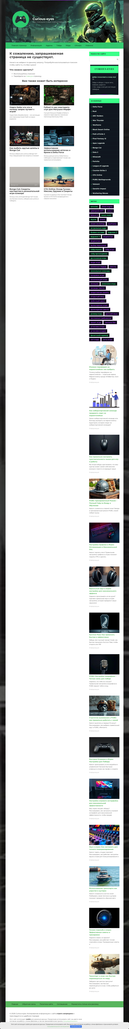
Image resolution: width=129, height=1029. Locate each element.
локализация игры (99, 279)
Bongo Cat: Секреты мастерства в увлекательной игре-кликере (24, 191)
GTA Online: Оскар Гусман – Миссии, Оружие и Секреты (58, 190)
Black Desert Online (101, 129)
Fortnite (96, 161)
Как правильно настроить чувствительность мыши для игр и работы (103, 459)
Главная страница (19, 45)
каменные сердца (98, 267)
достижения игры (99, 258)
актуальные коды (98, 228)
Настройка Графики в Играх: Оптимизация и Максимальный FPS (103, 547)
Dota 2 (95, 152)
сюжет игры (96, 322)
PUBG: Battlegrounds (102, 180)
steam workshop (98, 224)
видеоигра (108, 237)
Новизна (89, 45)
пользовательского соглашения (58, 1026)
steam (102, 219)
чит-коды (95, 339)
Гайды (59, 45)
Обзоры (78, 45)
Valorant (96, 184)
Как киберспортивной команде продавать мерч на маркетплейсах (103, 413)
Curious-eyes (43, 19)
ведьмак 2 (112, 232)
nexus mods (106, 215)
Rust (95, 111)
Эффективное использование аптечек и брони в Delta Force (57, 150)
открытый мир (97, 297)
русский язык (112, 314)
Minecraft (97, 157)
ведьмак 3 (95, 237)
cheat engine (107, 207)
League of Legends (101, 166)
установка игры (98, 327)
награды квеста (98, 288)
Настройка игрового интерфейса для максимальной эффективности (103, 803)
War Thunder (98, 120)
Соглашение (62, 1004)
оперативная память (100, 292)
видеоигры (96, 241)
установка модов (98, 331)
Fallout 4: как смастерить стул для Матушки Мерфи (57, 108)
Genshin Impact (99, 189)
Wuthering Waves (100, 193)
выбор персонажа (98, 245)
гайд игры (109, 249)
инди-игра (95, 262)
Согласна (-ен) (76, 1026)
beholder (94, 207)
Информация (36, 45)
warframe (112, 224)
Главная (15, 1004)
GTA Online (97, 175)
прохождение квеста (100, 309)
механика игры (109, 284)
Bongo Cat (97, 148)
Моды (68, 45)
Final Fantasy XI (99, 139)
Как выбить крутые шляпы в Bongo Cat (24, 149)
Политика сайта (46, 1004)
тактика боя (110, 322)
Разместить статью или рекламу (85, 1004)
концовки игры (97, 275)
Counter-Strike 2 (99, 170)
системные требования (101, 318)
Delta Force (97, 107)
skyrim (93, 219)
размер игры (96, 314)
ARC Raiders (98, 116)
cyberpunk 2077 (97, 211)
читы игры (108, 339)
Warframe (97, 125)
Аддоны (49, 45)
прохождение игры (99, 305)
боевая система (97, 232)
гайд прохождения (99, 254)
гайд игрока (96, 249)
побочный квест (98, 301)
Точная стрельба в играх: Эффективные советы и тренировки (100, 932)
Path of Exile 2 (99, 134)
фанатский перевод (99, 335)
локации (94, 284)
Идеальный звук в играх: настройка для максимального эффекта (102, 591)
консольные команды (100, 271)
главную (29, 76)
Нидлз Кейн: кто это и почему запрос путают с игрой (22, 109)
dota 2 (109, 211)
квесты (113, 267)
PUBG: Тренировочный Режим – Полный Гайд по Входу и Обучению (103, 503)
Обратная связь (29, 1004)
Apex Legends (99, 143)
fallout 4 (94, 215)
